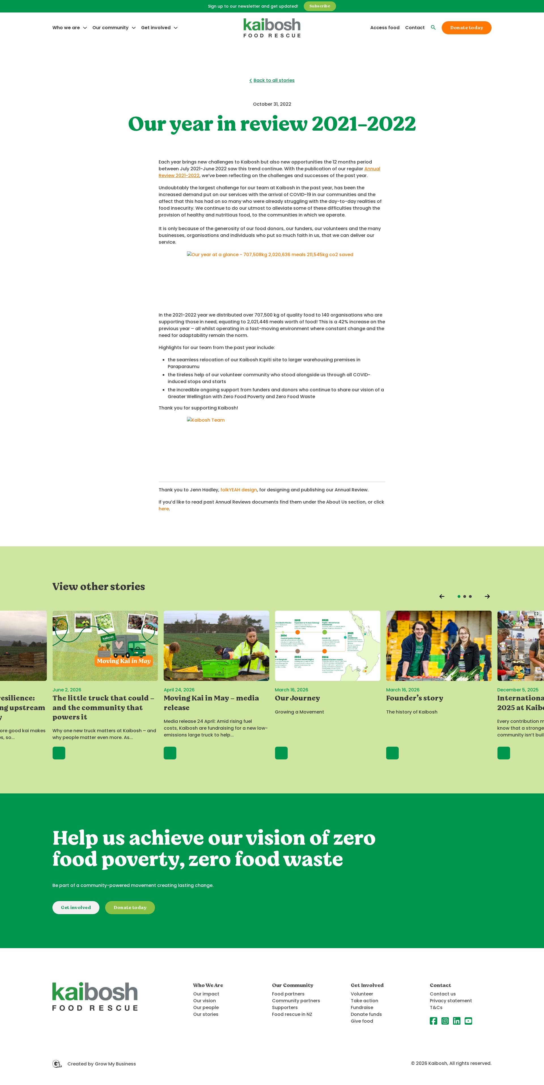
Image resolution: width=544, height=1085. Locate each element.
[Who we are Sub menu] (85, 28)
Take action (364, 1000)
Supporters (285, 1007)
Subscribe (320, 6)
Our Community (292, 985)
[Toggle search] (433, 24)
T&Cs (436, 1007)
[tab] (459, 596)
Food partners (288, 994)
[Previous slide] (442, 596)
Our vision (204, 1000)
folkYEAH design (238, 490)
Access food (385, 27)
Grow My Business (115, 1064)
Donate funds (366, 1014)
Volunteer (362, 994)
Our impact (206, 994)
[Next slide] (487, 596)
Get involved (156, 27)
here (164, 509)
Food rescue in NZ (292, 1014)
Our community (110, 27)
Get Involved (367, 985)
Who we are (66, 27)
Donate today (466, 27)
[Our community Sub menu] (133, 28)
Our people (206, 1007)
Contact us (443, 994)
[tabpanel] (105, 685)
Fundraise (362, 1007)
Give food (362, 1021)
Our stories (205, 1014)
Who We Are (208, 985)
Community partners (296, 1000)
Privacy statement (451, 1000)
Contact (415, 27)
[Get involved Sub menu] (175, 28)
